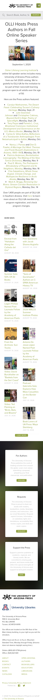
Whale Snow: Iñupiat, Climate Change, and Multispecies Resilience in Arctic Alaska (22, 175)
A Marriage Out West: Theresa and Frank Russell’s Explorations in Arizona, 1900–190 (22, 150)
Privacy (5, 683)
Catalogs (7, 674)
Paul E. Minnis (14, 163)
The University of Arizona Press (21, 5)
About (5, 658)
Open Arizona (28, 658)
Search (36, 15)
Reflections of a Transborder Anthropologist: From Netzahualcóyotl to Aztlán (21, 136)
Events (5, 667)
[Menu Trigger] (38, 5)
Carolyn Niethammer (17, 104)
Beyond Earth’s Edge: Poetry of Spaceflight (21, 119)
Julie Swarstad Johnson (17, 114)
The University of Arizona (14, 698)
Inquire (21, 480)
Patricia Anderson (16, 155)
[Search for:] (21, 15)
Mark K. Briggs (16, 181)
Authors (26, 661)
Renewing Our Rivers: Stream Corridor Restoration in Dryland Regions (21, 184)
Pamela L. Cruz (30, 123)
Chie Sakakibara (16, 171)
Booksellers (28, 664)
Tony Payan (13, 123)
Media (24, 674)
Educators (27, 667)
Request (21, 531)
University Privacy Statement (20, 683)
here (30, 196)
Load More (21, 435)
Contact (6, 664)
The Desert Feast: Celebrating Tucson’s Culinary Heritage (21, 107)
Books (5, 661)
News (4, 671)
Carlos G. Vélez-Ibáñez (17, 134)
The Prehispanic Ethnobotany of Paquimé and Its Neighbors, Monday (21, 166)
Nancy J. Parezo (17, 144)
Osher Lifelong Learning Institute (20, 70)
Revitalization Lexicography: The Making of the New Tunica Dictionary (21, 158)
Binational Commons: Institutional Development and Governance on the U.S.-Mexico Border (21, 128)
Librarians (27, 671)
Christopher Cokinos (28, 115)
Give (21, 575)
